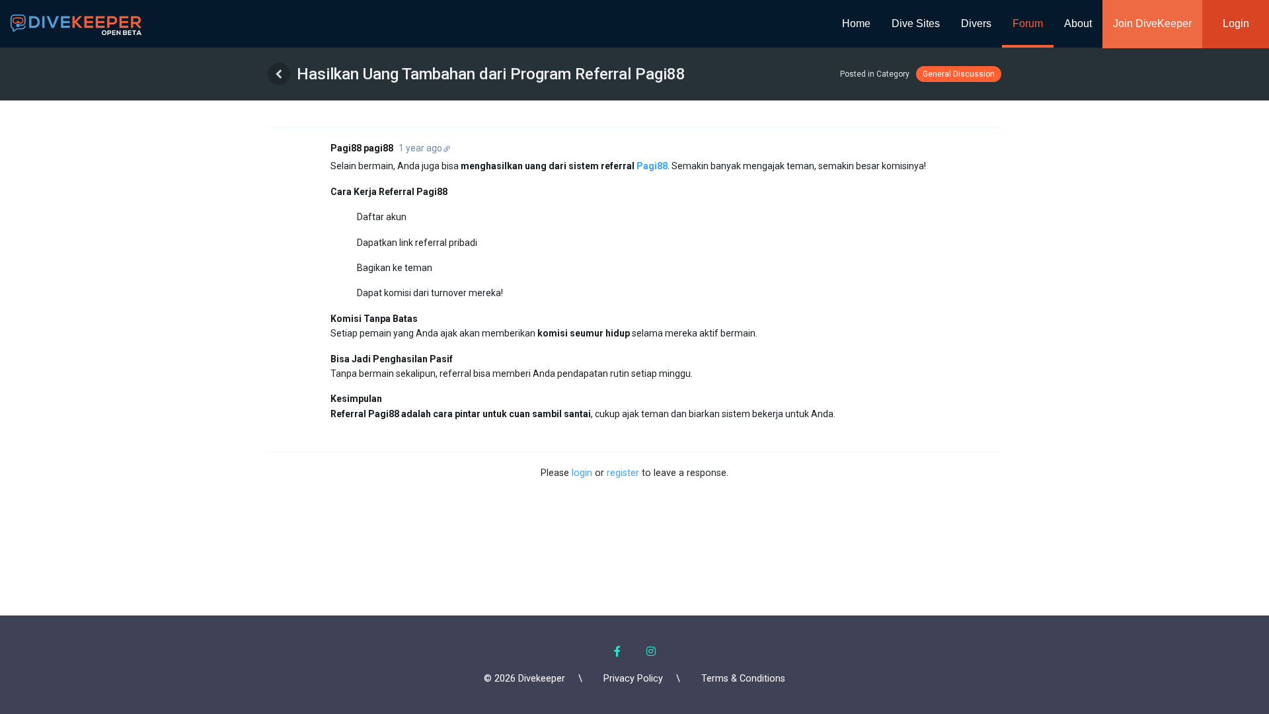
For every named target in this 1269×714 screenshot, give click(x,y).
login (582, 473)
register (623, 473)
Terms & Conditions (743, 678)
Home (856, 23)
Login (1236, 23)
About (1078, 23)
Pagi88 (652, 166)
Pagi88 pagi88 (361, 148)
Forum (1028, 23)
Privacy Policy (633, 678)
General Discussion (959, 74)
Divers (976, 23)
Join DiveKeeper (1152, 23)
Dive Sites (916, 23)
